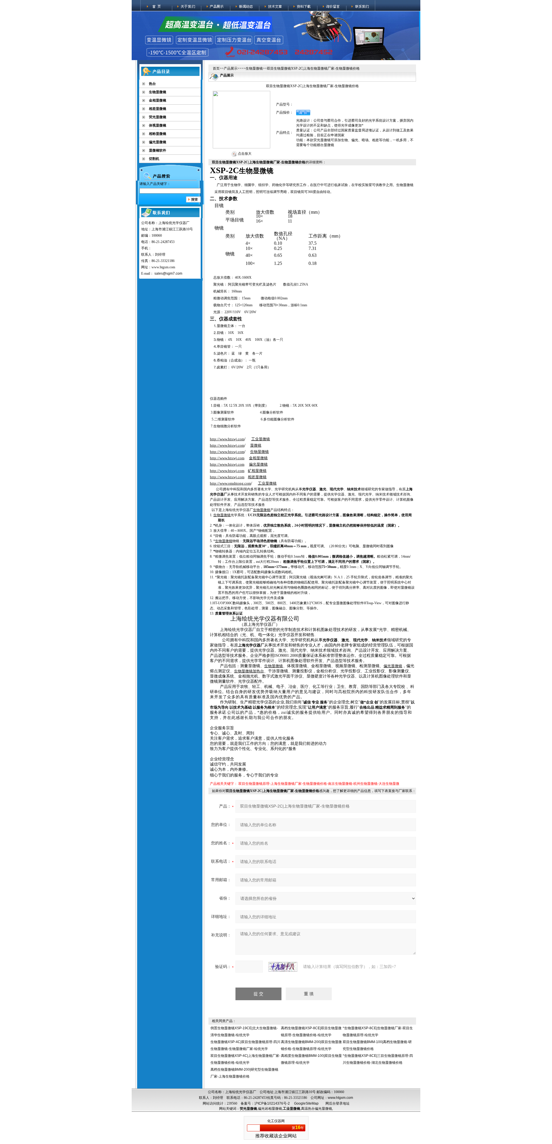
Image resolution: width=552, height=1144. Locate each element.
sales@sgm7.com (168, 273)
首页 (216, 68)
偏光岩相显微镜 (270, 1109)
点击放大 (244, 154)
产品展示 (230, 68)
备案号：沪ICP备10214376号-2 (265, 1103)
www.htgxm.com (340, 1098)
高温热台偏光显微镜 (316, 1109)
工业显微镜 (291, 1109)
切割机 (154, 159)
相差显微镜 (157, 109)
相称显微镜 (157, 134)
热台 (152, 84)
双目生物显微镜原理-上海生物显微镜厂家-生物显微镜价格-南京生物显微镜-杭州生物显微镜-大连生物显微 (318, 784)
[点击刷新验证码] (283, 967)
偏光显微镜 (157, 142)
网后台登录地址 (337, 1103)
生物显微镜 (157, 92)
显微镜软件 (157, 150)
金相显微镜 (157, 100)
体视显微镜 (157, 125)
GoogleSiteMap (306, 1103)
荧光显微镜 (157, 117)
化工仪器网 (276, 1121)
